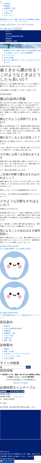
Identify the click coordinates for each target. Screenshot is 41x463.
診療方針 (7, 4)
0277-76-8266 (22, 383)
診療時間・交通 (9, 8)
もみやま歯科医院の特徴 (14, 36)
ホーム (8, 31)
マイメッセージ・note (12, 356)
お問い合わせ (5, 452)
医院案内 (7, 6)
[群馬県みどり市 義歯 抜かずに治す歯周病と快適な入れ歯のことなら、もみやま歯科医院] (20, 20)
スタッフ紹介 (9, 11)
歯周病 (6, 349)
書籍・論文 (8, 340)
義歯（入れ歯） (9, 351)
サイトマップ (9, 15)
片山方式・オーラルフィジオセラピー (17, 354)
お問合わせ (8, 13)
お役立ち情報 (16, 66)
